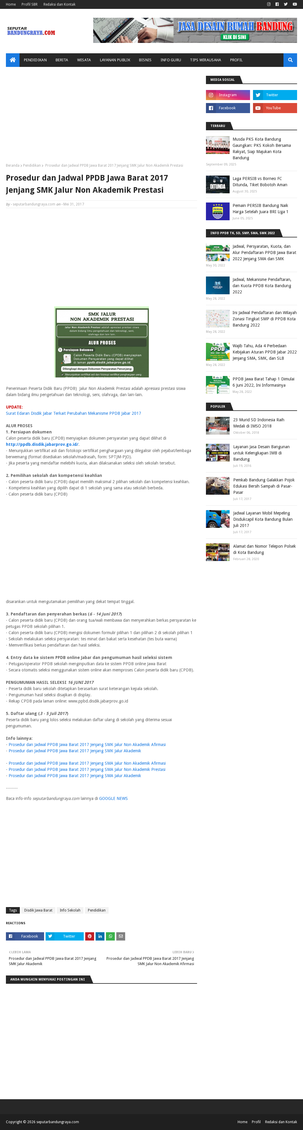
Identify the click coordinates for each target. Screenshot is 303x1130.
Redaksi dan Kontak (59, 4)
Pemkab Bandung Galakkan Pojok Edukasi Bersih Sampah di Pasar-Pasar (264, 486)
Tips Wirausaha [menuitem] (205, 60)
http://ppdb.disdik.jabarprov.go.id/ (42, 444)
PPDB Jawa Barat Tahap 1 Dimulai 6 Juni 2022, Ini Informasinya (263, 382)
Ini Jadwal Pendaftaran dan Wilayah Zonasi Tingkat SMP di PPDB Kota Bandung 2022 (265, 318)
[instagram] (269, 4)
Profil (256, 1122)
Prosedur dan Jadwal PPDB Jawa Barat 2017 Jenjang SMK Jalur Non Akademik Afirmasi (87, 744)
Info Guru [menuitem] (171, 60)
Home (11, 4)
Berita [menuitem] (62, 60)
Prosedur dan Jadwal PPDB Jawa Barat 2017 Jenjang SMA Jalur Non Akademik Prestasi (87, 769)
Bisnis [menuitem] (145, 60)
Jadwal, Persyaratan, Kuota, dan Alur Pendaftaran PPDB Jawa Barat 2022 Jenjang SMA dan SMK (264, 252)
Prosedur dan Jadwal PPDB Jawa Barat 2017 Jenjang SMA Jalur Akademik (75, 775)
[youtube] (294, 4)
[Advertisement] (101, 117)
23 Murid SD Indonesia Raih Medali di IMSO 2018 (258, 422)
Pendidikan (32, 165)
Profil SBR (30, 4)
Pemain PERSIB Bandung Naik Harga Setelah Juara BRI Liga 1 (261, 208)
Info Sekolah (70, 910)
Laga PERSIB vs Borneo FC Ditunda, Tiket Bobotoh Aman (260, 181)
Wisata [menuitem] (84, 60)
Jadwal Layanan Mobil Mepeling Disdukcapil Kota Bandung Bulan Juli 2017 (263, 519)
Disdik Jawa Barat (38, 910)
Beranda (13, 165)
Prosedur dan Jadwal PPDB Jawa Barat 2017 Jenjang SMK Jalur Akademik (75, 750)
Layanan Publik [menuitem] (115, 60)
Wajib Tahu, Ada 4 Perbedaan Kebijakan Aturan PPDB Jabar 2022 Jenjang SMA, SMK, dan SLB (265, 352)
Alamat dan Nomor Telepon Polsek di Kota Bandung (264, 549)
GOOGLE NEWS (113, 798)
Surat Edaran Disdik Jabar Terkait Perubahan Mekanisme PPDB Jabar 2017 (73, 413)
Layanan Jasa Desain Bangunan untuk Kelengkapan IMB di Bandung (261, 453)
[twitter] (285, 4)
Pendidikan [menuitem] (35, 60)
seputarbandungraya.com (34, 204)
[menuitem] (13, 60)
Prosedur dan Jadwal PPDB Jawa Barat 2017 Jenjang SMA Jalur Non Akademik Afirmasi (87, 763)
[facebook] (277, 4)
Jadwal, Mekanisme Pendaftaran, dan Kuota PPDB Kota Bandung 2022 (262, 285)
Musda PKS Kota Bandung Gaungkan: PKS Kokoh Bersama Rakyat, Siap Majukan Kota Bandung (262, 148)
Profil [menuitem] (236, 60)
